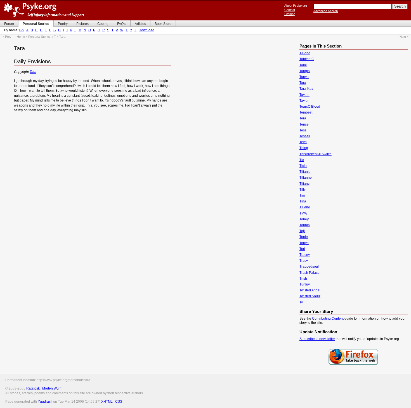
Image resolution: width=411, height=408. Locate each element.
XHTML (107, 402)
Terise (304, 124)
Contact (289, 9)
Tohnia (304, 225)
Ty (301, 302)
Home (21, 36)
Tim (302, 195)
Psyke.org (43, 10)
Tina (302, 201)
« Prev (7, 36)
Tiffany (304, 184)
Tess (302, 130)
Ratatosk (33, 388)
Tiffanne (305, 178)
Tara (33, 72)
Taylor (304, 101)
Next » (404, 36)
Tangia (304, 71)
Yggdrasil (45, 402)
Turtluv (304, 284)
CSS (118, 402)
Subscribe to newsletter (317, 339)
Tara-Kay (306, 89)
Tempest (305, 112)
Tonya (304, 243)
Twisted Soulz (309, 296)
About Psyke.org (295, 5)
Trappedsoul (309, 266)
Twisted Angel (309, 290)
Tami (303, 65)
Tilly (302, 190)
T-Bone (304, 53)
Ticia (303, 166)
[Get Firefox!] (353, 364)
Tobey (304, 219)
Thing (303, 148)
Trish (303, 278)
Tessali (304, 136)
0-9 (21, 30)
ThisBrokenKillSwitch (315, 154)
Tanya (304, 77)
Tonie (303, 237)
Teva (303, 142)
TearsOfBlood (309, 107)
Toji (302, 231)
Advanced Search (325, 11)
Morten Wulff (51, 388)
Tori (302, 249)
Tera (302, 118)
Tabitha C (306, 59)
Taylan (304, 95)
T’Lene (304, 207)
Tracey (304, 255)
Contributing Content (328, 318)
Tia (301, 160)
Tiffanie (305, 172)
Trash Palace (309, 273)
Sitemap (289, 14)
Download (146, 30)
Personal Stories (39, 36)
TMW (303, 213)
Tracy (303, 261)
